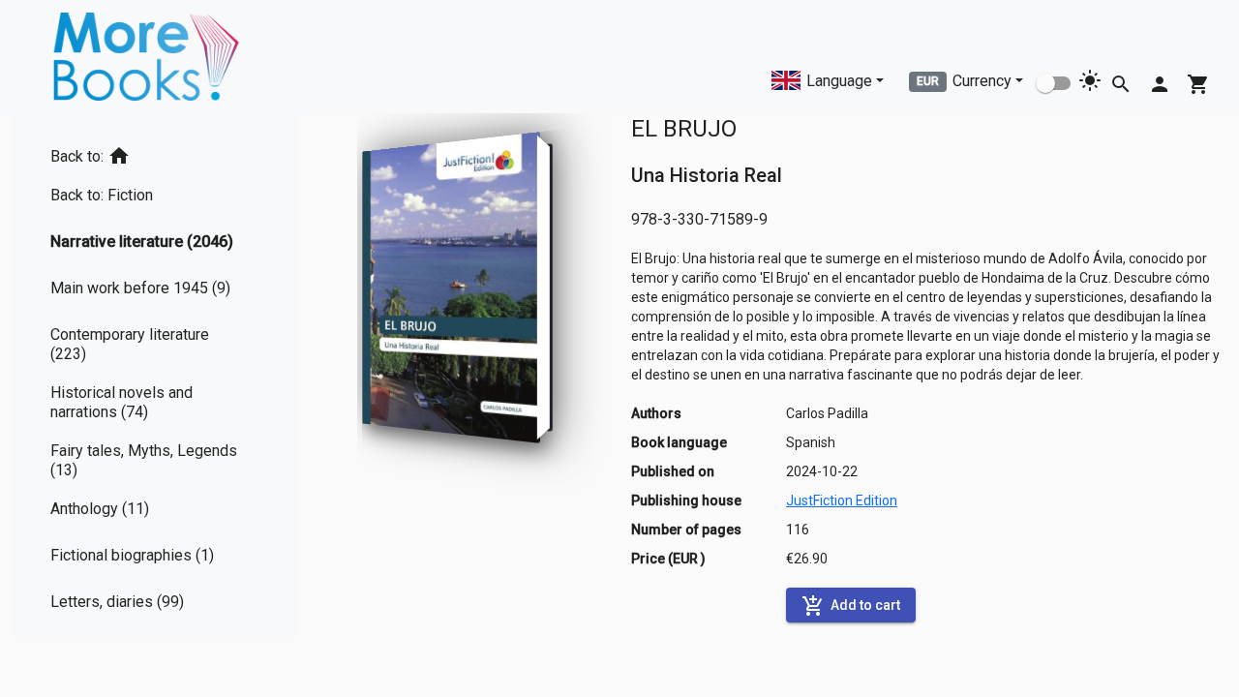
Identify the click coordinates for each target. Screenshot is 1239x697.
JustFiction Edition (841, 500)
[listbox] (155, 375)
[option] (155, 152)
